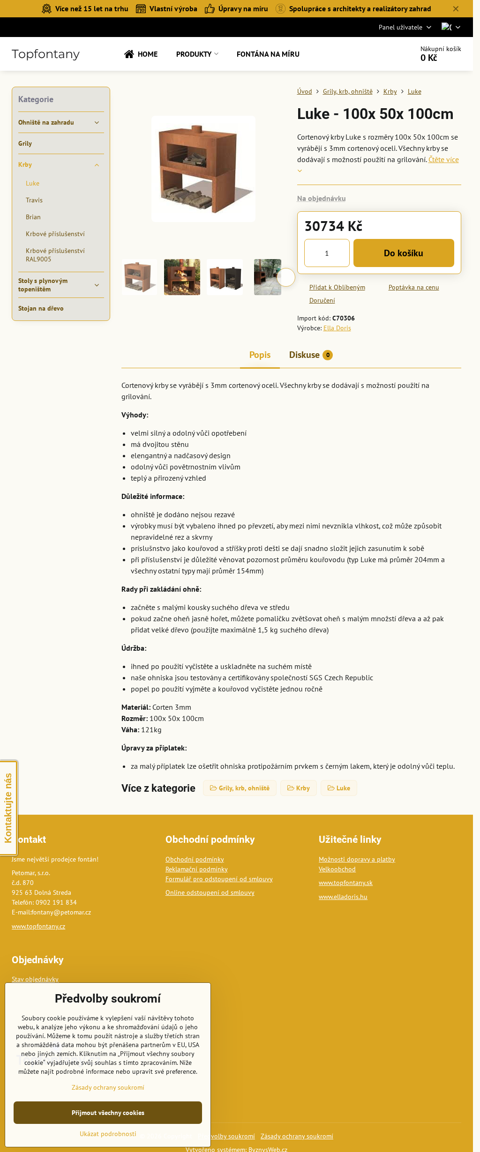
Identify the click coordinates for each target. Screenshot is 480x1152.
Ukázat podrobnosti (108, 1134)
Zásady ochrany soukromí (297, 1136)
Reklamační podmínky (196, 869)
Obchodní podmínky (194, 859)
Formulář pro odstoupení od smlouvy (219, 879)
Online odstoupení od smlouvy (210, 892)
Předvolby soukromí (226, 1136)
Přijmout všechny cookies (108, 1112)
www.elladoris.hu (343, 896)
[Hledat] (380, 54)
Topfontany (46, 54)
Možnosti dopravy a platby (357, 859)
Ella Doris (337, 328)
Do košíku (403, 253)
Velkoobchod (337, 869)
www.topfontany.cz (38, 926)
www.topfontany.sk (346, 882)
